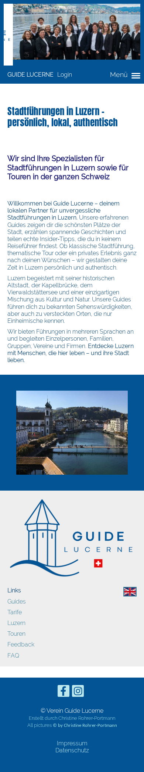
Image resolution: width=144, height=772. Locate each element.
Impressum (72, 743)
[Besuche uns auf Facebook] (63, 692)
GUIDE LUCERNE (30, 74)
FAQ (13, 655)
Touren (16, 633)
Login (64, 74)
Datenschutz (72, 750)
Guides (16, 601)
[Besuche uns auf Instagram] (78, 692)
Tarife (14, 612)
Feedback (20, 644)
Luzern (16, 622)
